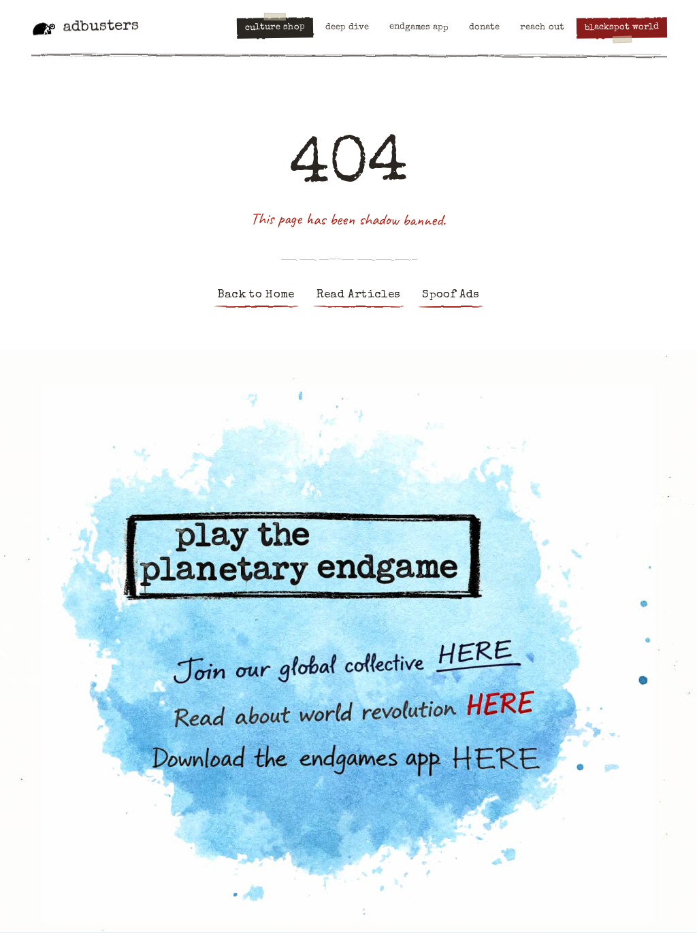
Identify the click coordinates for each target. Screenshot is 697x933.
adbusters (101, 27)
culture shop (275, 28)
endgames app (419, 27)
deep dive (347, 28)
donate (484, 28)
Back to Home (256, 295)
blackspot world (622, 28)
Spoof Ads (450, 295)
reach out (542, 28)
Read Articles (358, 295)
